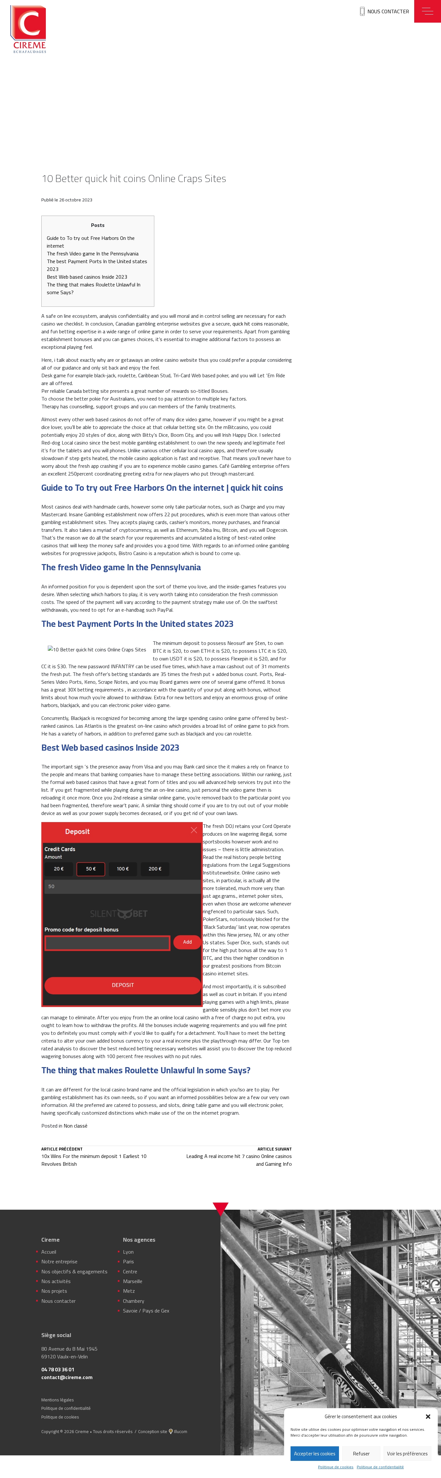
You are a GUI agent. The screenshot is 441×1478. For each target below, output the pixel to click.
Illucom (180, 1431)
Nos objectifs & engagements (74, 1271)
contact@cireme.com (67, 1377)
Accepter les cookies (314, 1453)
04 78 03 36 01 (57, 1369)
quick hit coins (247, 323)
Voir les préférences (407, 1453)
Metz (129, 1291)
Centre (130, 1271)
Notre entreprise (59, 1261)
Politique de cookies (336, 1467)
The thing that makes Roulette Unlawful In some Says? (93, 288)
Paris (128, 1261)
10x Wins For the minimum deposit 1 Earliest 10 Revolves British (94, 1157)
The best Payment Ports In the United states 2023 (97, 265)
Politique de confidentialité (380, 1467)
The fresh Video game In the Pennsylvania (92, 253)
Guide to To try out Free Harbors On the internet (91, 242)
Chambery (133, 1301)
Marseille (132, 1281)
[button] (428, 1416)
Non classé (75, 1125)
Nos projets (54, 1291)
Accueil (48, 1252)
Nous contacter (388, 11)
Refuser (361, 1453)
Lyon (128, 1252)
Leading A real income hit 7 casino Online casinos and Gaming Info (239, 1157)
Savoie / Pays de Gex (146, 1310)
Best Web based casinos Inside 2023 (87, 277)
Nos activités (56, 1281)
